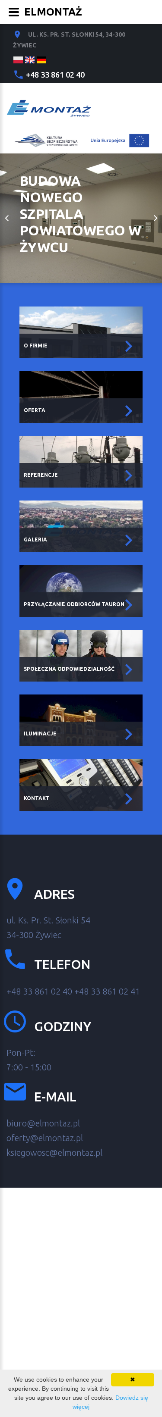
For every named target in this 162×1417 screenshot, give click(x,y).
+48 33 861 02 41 (107, 991)
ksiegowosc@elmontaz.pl (54, 1152)
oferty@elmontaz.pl (44, 1138)
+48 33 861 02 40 (55, 74)
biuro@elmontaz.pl (43, 1123)
